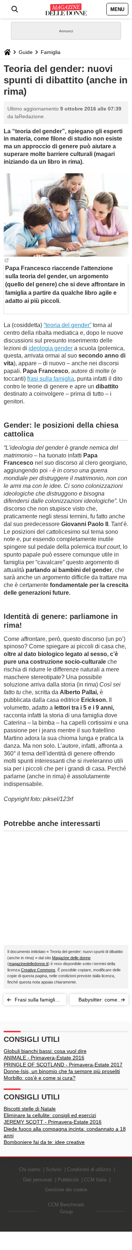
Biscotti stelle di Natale (30, 1109)
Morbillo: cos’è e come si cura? (40, 1078)
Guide (26, 52)
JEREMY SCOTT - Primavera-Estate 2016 (53, 1122)
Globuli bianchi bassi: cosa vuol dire (45, 1051)
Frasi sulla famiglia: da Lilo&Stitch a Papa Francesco (37, 1001)
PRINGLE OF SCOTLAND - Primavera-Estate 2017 (63, 1065)
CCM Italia (95, 1179)
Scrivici (54, 1169)
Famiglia (50, 52)
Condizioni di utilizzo (89, 1169)
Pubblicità (68, 1179)
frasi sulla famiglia (50, 379)
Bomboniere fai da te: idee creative (44, 1142)
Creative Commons (38, 970)
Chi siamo (29, 1169)
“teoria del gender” (67, 325)
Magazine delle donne (71, 958)
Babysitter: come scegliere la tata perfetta (97, 1001)
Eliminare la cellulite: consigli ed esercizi (50, 1115)
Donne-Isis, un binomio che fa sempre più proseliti (62, 1071)
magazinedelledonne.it (28, 963)
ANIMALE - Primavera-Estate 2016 (44, 1058)
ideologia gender (51, 348)
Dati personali (37, 1179)
